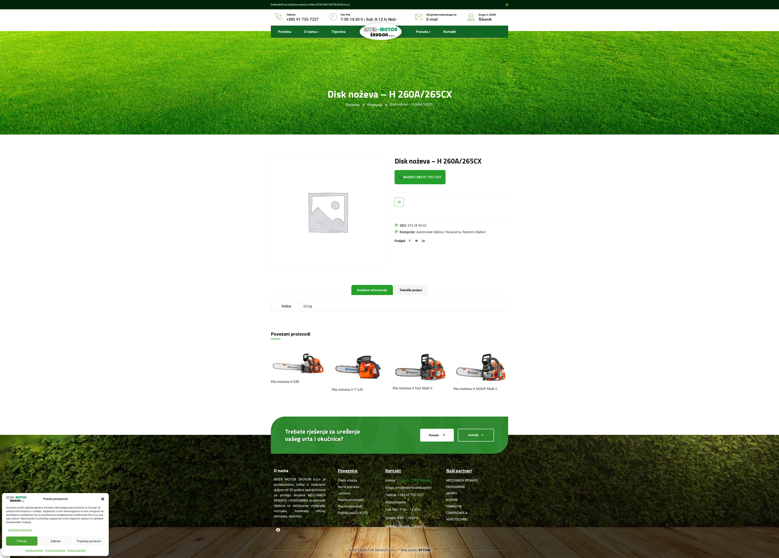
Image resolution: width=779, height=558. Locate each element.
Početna (352, 105)
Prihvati (22, 541)
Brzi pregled (399, 202)
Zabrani (55, 541)
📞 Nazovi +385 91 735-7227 (420, 177)
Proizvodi (374, 105)
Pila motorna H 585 (285, 381)
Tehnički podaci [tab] (410, 290)
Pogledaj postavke (89, 541)
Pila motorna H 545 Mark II (412, 388)
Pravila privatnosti (55, 550)
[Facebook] (409, 241)
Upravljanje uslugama (20, 530)
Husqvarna (453, 232)
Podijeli (400, 241)
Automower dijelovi (430, 232)
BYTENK (425, 550)
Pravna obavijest (76, 550)
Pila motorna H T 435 (347, 389)
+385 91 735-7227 (411, 495)
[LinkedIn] (423, 241)
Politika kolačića (34, 550)
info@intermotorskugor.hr (413, 488)
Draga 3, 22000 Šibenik (413, 480)
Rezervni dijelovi (474, 232)
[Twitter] (416, 241)
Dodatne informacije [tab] (372, 290)
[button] (103, 499)
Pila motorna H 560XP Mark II (475, 388)
